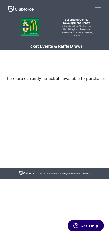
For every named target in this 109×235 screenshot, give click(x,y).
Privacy (86, 173)
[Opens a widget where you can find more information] (86, 226)
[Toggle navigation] (98, 9)
